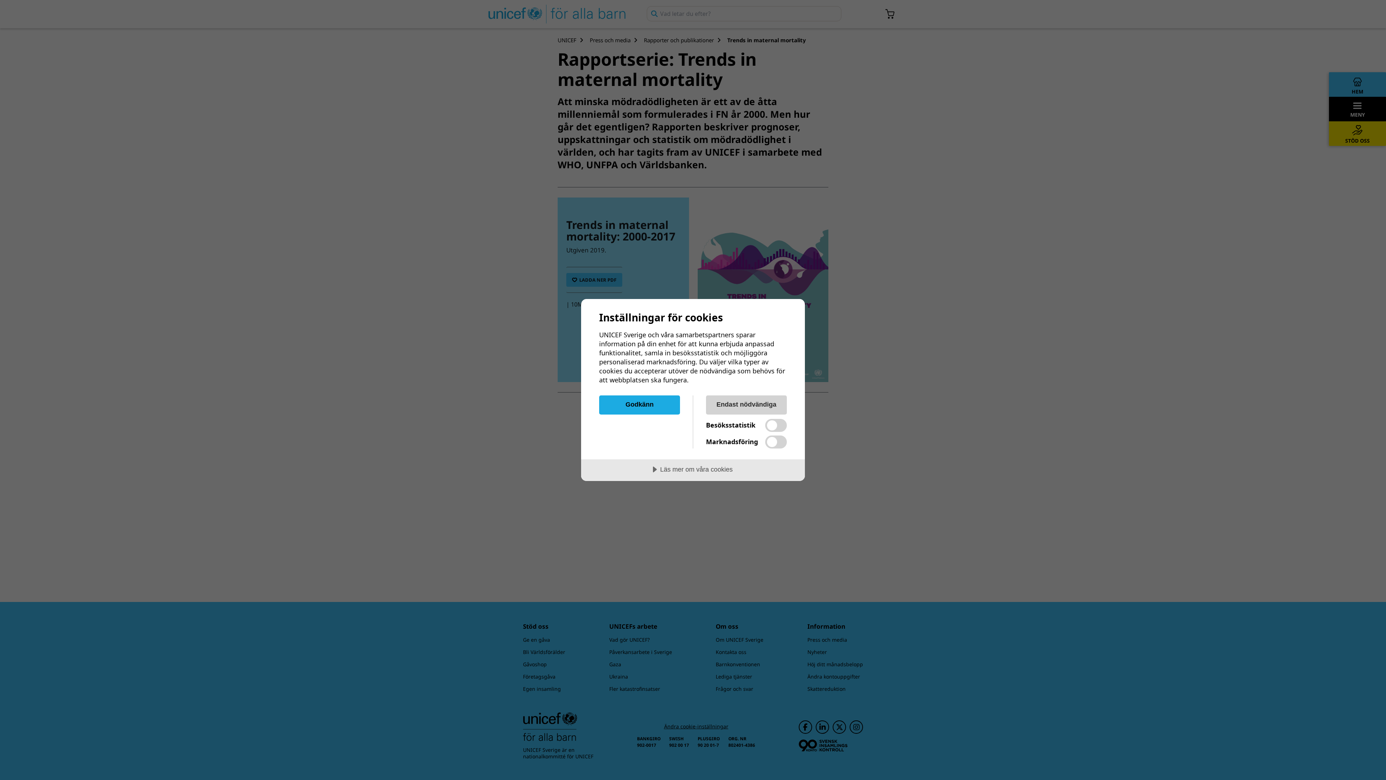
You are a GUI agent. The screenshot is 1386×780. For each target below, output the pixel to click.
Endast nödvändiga (746, 404)
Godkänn (640, 404)
